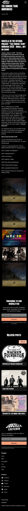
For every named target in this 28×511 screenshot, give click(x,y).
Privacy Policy (4, 499)
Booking (3, 466)
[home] (6, 2)
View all (23, 342)
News (2, 458)
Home (2, 456)
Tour (2, 464)
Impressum (3, 502)
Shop (2, 469)
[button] (25, 2)
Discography (4, 461)
